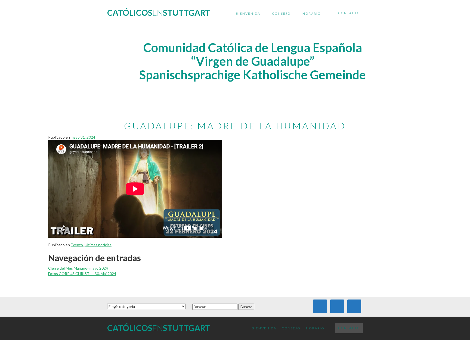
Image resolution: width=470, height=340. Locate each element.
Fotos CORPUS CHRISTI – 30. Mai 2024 (82, 273)
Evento (77, 244)
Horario (311, 13)
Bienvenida (248, 13)
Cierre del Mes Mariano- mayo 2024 (78, 268)
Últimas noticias (98, 244)
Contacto (349, 13)
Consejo (281, 13)
